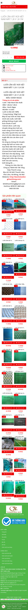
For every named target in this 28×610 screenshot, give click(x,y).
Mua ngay (14, 61)
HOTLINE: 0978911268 (10, 70)
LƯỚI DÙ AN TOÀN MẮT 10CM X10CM (13, 284)
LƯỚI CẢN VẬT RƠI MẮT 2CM (10, 240)
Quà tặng (7, 67)
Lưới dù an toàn (7, 218)
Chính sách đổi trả (6, 558)
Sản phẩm (4, 537)
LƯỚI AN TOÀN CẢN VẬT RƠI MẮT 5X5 (13, 371)
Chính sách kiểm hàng (7, 561)
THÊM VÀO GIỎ (19, 57)
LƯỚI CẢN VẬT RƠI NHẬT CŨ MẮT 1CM (13, 349)
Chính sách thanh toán (7, 563)
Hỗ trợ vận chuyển (9, 65)
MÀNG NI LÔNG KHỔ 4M (9, 436)
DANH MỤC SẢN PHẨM (9, 7)
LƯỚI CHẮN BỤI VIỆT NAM (10, 327)
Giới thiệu (4, 534)
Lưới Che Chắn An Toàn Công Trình (12, 199)
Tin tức (3, 539)
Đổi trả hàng (8, 69)
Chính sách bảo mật (6, 553)
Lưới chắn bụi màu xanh (9, 415)
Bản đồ (3, 542)
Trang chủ (3, 10)
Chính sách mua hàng (7, 547)
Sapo (21, 605)
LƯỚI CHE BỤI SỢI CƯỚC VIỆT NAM (12, 480)
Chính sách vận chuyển (7, 556)
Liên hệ (3, 544)
